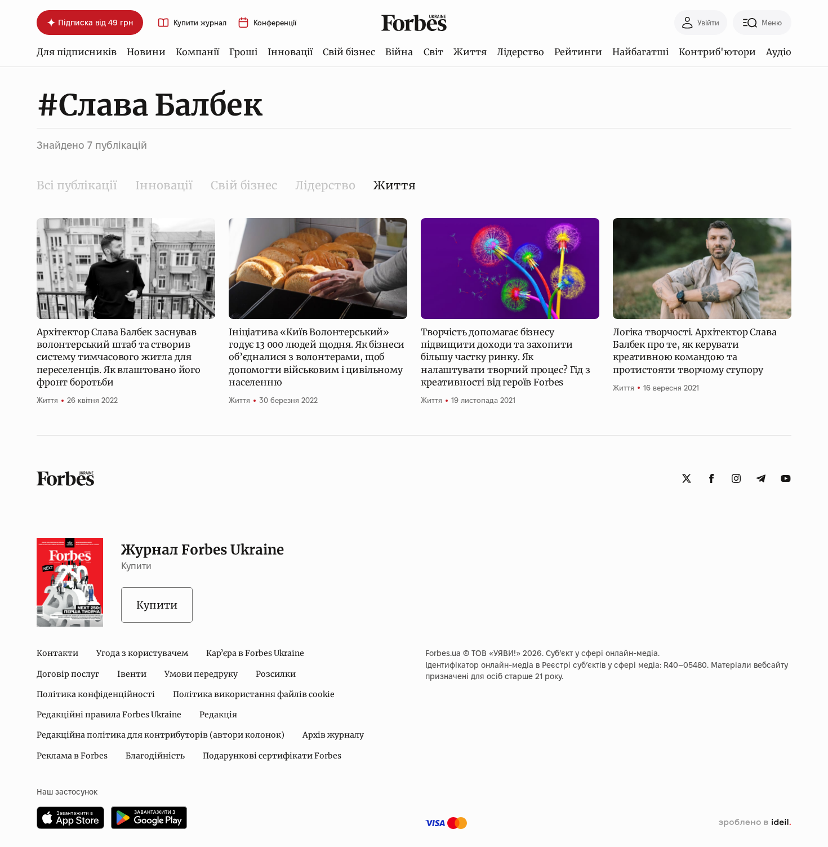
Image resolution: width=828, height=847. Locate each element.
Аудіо (778, 51)
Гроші (243, 51)
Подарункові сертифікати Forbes (272, 756)
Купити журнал (199, 22)
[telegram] (761, 478)
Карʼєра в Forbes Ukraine (255, 653)
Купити (156, 604)
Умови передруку (201, 674)
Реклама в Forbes (72, 756)
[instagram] (736, 478)
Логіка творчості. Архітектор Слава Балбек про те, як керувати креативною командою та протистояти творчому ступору (695, 350)
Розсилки (276, 674)
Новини (146, 51)
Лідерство (520, 51)
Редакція (218, 714)
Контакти (57, 653)
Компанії (197, 51)
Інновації (290, 51)
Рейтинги (578, 51)
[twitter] (686, 478)
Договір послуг (68, 674)
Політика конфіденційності (96, 694)
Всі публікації (77, 185)
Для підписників (77, 51)
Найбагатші (640, 51)
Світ (433, 51)
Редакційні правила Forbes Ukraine (109, 714)
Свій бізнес (349, 51)
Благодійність (155, 756)
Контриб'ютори (717, 51)
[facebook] (711, 478)
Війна (399, 51)
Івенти (131, 674)
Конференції (274, 22)
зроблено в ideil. (754, 823)
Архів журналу (333, 735)
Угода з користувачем (142, 653)
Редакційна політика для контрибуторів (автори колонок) (160, 735)
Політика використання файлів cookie (254, 694)
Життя (470, 51)
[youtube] (785, 478)
